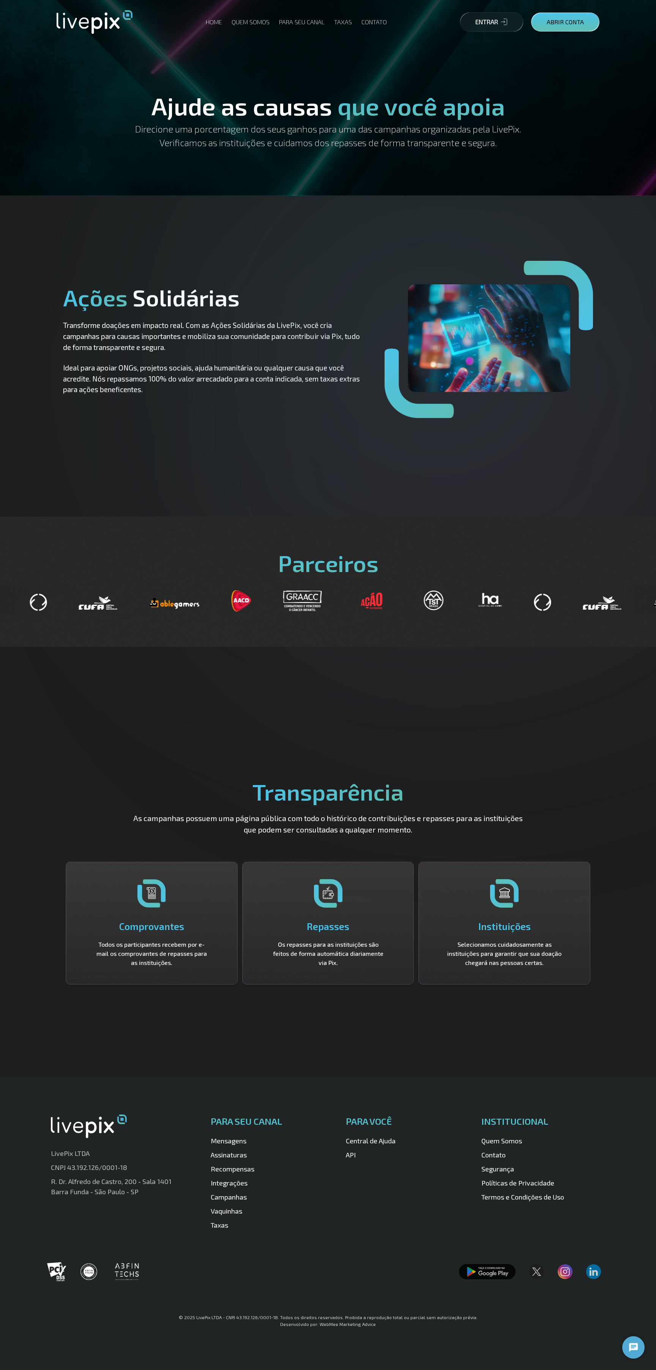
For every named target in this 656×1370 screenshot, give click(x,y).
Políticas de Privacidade (517, 1183)
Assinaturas (229, 1155)
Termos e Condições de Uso (522, 1197)
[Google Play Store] (489, 1272)
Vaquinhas (226, 1211)
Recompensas (232, 1169)
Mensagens (228, 1141)
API (351, 1155)
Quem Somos (501, 1141)
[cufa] (481, 603)
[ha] (368, 601)
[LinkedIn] (595, 1271)
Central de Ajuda (371, 1141)
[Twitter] (538, 1271)
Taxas (219, 1225)
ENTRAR (486, 21)
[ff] (421, 602)
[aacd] (120, 601)
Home (214, 21)
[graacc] (181, 601)
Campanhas (229, 1197)
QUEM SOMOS (251, 21)
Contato (493, 1155)
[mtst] (312, 600)
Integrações (229, 1183)
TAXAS (343, 21)
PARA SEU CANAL (302, 21)
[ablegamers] (53, 603)
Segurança (497, 1169)
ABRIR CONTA (565, 21)
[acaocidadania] (250, 600)
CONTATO (374, 21)
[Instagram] (567, 1271)
